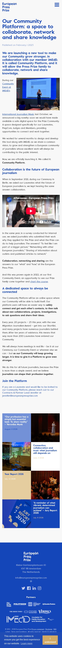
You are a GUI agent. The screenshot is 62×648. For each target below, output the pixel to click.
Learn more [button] (26, 643)
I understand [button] (50, 640)
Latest (7, 632)
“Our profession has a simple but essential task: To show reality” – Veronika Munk (16, 421)
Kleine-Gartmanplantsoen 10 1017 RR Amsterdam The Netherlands (31, 568)
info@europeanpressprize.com (31, 577)
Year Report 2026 (14, 474)
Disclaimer (48, 629)
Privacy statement (38, 629)
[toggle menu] (57, 4)
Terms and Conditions (19, 632)
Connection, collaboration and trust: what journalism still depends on (45, 449)
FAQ (54, 629)
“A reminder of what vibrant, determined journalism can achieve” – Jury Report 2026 (45, 508)
